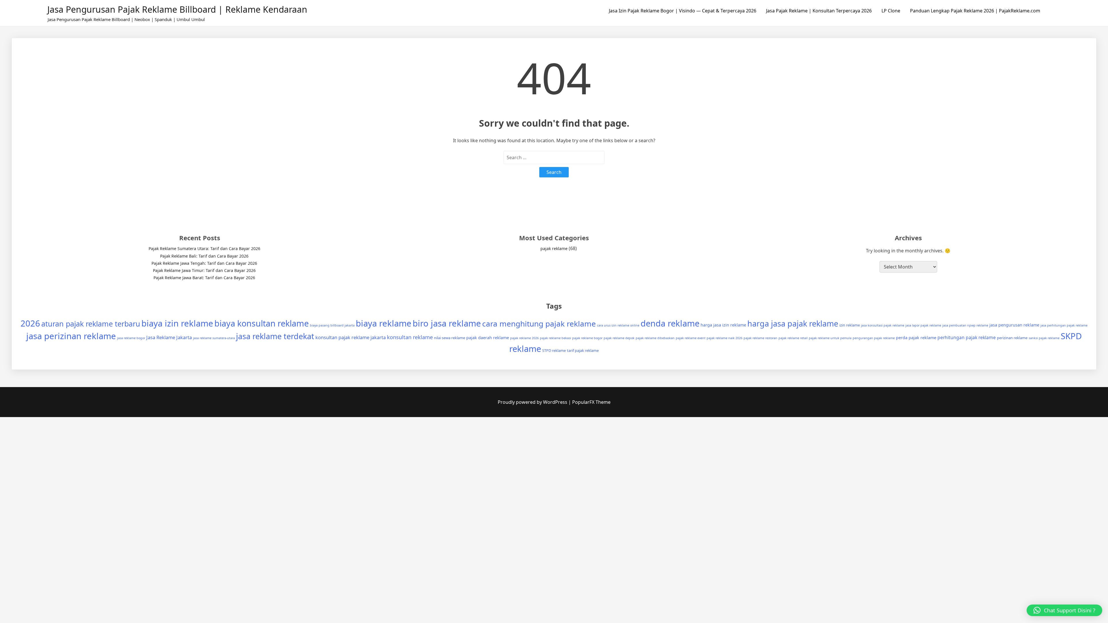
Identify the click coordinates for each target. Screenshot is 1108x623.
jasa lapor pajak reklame (923, 325)
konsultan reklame (410, 337)
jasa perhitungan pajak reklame (1064, 325)
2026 (30, 323)
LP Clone (890, 10)
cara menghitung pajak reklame (539, 323)
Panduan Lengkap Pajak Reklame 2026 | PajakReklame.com (975, 10)
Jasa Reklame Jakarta (169, 337)
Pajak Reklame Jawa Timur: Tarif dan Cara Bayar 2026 (204, 270)
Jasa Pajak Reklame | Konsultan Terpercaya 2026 (819, 10)
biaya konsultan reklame (261, 323)
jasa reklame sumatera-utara (214, 338)
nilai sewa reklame (449, 337)
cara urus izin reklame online (618, 325)
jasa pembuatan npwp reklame (965, 325)
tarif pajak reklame (583, 350)
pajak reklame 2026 (524, 338)
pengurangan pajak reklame (874, 338)
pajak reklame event (690, 338)
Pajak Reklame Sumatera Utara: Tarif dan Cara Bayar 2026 (204, 248)
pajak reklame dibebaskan (655, 338)
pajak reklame (554, 248)
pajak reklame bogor (587, 338)
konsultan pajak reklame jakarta (350, 337)
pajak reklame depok (619, 338)
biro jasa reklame (447, 323)
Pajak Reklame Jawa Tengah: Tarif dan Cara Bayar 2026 (204, 263)
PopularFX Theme (591, 402)
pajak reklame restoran (760, 338)
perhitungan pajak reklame (966, 337)
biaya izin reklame (177, 323)
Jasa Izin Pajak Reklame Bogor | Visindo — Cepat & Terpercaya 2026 (682, 10)
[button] (1064, 610)
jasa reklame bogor (131, 338)
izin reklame (849, 325)
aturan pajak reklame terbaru (90, 324)
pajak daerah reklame (487, 337)
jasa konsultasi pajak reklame (882, 325)
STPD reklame (554, 350)
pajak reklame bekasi (555, 338)
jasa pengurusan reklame (1014, 325)
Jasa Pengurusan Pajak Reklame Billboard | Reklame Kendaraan (177, 9)
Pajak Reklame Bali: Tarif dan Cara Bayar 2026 (204, 256)
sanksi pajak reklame (1044, 338)
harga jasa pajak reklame (792, 323)
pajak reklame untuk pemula (830, 338)
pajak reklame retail (793, 338)
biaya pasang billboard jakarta (332, 325)
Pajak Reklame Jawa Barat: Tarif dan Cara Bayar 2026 (204, 277)
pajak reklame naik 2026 (724, 338)
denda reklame (670, 323)
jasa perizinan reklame (71, 336)
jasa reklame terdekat (275, 336)
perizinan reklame (1012, 337)
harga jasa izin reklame (723, 325)
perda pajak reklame (916, 337)
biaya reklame (383, 323)
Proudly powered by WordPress (533, 402)
